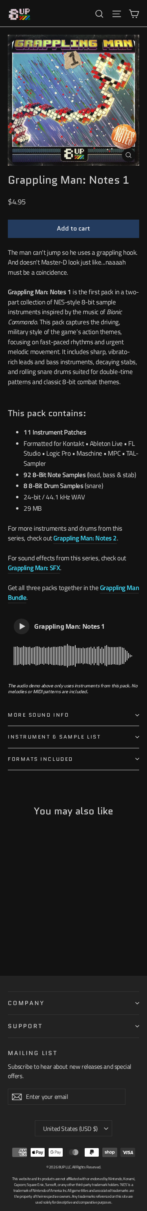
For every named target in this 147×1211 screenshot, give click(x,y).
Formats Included (40, 759)
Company (26, 1003)
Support (25, 1026)
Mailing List (33, 1053)
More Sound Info (38, 715)
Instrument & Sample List (54, 737)
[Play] (21, 626)
